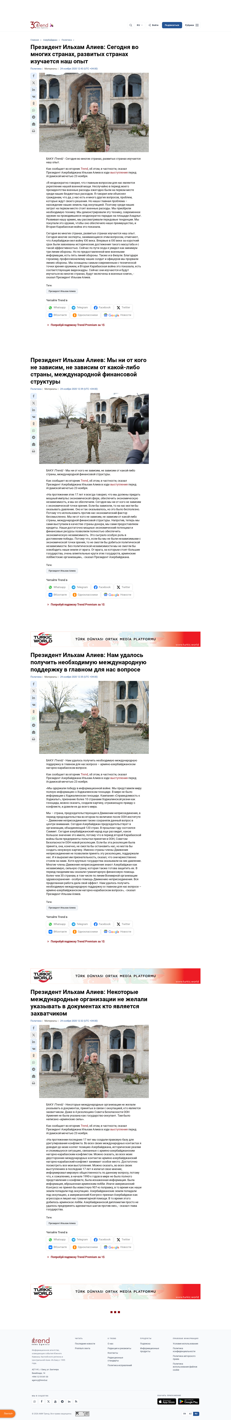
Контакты (113, 1353)
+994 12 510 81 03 (40, 1377)
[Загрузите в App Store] (166, 1401)
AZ (190, 1414)
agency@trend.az (39, 1380)
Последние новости (85, 1343)
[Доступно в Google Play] (188, 1401)
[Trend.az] (42, 25)
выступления (119, 172)
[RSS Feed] (76, 1401)
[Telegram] (62, 1401)
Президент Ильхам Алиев (62, 291)
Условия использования (185, 1343)
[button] (34, 76)
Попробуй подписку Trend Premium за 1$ (77, 325)
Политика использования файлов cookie (185, 1366)
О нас (110, 1343)
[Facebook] (41, 1401)
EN (184, 1414)
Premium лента (82, 1348)
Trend (84, 168)
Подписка (145, 1343)
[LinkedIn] (69, 1401)
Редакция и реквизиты (119, 1348)
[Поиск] (131, 25)
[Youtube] (55, 1401)
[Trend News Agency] (41, 1341)
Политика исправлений (120, 1365)
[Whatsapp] (35, 1401)
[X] (48, 1401)
